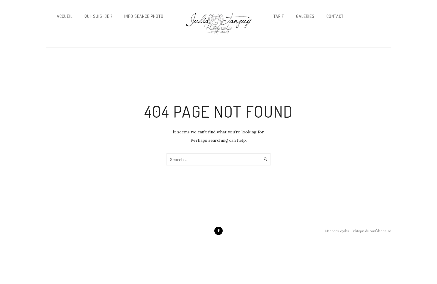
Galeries (305, 16)
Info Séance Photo (144, 16)
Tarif (278, 16)
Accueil (65, 16)
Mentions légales (337, 230)
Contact (335, 16)
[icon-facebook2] (218, 231)
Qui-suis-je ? (98, 16)
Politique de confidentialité (371, 230)
